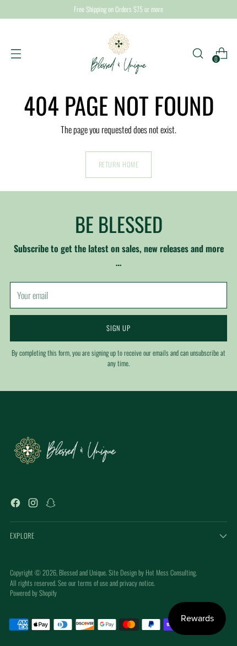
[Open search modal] (197, 53)
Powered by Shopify (33, 593)
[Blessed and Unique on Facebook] (16, 504)
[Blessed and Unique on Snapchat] (51, 504)
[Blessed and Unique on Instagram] (34, 504)
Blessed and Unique (82, 572)
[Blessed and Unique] (118, 53)
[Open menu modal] (15, 53)
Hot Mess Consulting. (171, 572)
